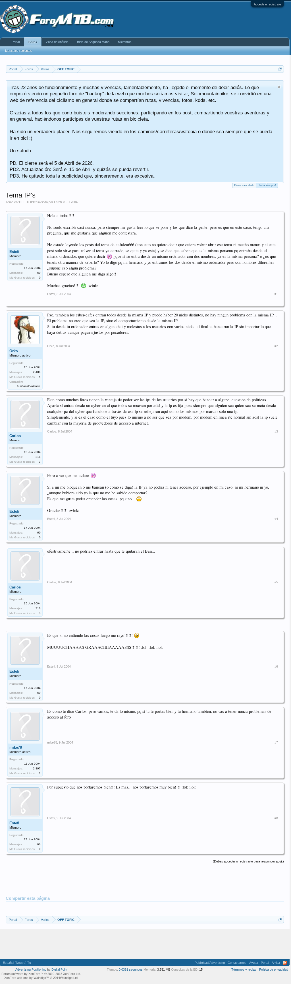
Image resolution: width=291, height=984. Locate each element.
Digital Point (59, 969)
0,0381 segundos (131, 969)
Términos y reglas (243, 969)
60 (39, 272)
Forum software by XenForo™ (41, 973)
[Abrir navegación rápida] (280, 69)
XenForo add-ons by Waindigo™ (26, 977)
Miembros (125, 42)
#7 (276, 742)
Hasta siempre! (267, 185)
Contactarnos (237, 962)
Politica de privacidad (273, 969)
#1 (276, 294)
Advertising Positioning (30, 969)
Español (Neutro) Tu (17, 962)
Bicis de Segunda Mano (93, 42)
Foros (32, 42)
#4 (276, 518)
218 (38, 456)
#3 (276, 431)
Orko (13, 351)
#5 (276, 582)
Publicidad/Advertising (210, 962)
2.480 (37, 372)
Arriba (276, 962)
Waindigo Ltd (69, 977)
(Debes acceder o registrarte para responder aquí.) (248, 861)
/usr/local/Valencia (29, 386)
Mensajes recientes (18, 50)
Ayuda (253, 962)
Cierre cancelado (244, 185)
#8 (276, 818)
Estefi (58, 202)
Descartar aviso (279, 87)
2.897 (37, 768)
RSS (285, 963)
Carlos (15, 436)
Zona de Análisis (57, 42)
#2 (276, 346)
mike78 (15, 747)
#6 (276, 666)
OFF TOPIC (27, 202)
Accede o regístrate (267, 4)
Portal (16, 42)
